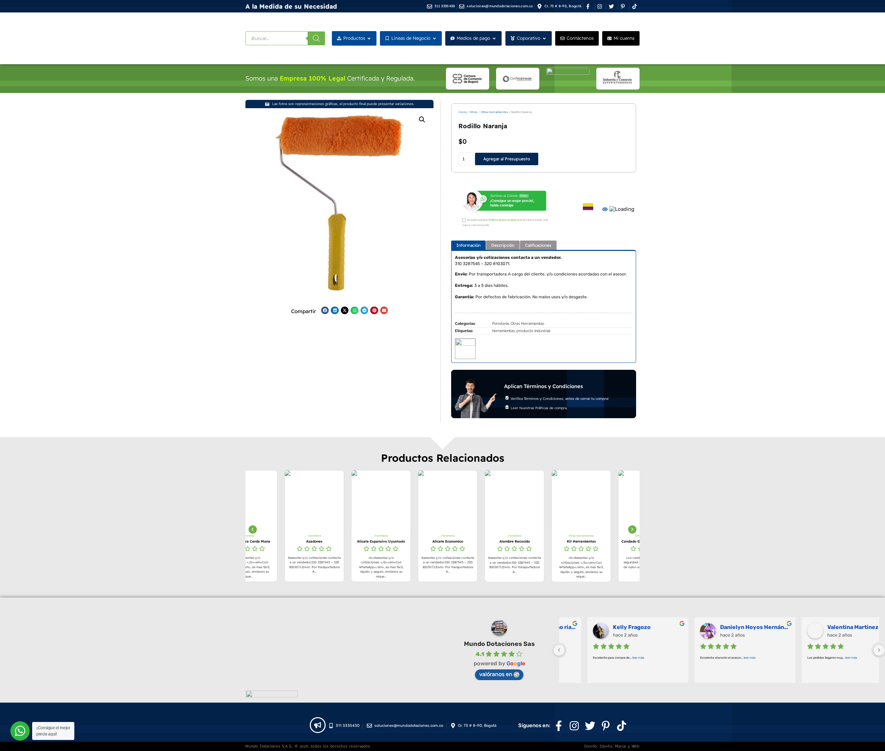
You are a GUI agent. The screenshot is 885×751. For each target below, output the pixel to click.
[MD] (465, 347)
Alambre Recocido (475, 541)
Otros (474, 112)
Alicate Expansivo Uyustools (342, 541)
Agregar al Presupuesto (506, 158)
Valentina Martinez (827, 627)
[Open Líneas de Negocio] (434, 38)
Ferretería (500, 323)
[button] (422, 119)
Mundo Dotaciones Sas (499, 644)
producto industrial (533, 331)
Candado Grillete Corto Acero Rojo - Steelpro (609, 541)
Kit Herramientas (542, 541)
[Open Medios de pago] (494, 38)
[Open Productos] (369, 38)
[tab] (468, 245)
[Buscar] (316, 38)
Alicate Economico (408, 541)
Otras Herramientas (494, 112)
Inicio (462, 112)
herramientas (503, 331)
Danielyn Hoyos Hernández (729, 627)
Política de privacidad (502, 220)
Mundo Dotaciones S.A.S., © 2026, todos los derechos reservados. (308, 746)
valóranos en (495, 674)
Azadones (275, 541)
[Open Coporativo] (544, 38)
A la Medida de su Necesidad (291, 6)
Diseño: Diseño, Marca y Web (612, 746)
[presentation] (253, 529)
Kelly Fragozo (606, 627)
